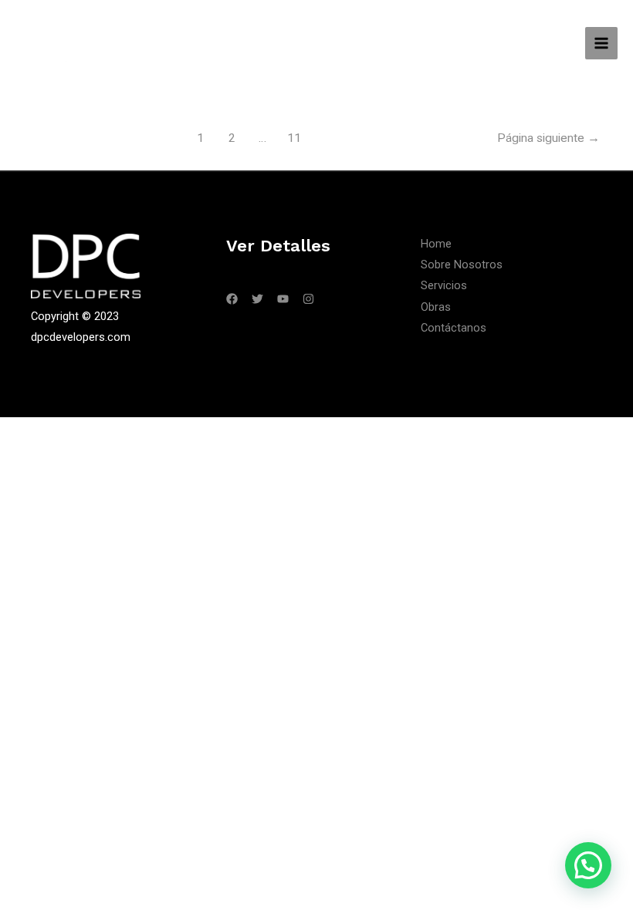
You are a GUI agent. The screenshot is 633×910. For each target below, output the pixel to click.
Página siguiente (548, 138)
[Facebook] (232, 299)
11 (294, 138)
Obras (436, 307)
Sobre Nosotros (462, 264)
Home (436, 244)
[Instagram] (308, 299)
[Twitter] (257, 299)
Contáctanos (453, 328)
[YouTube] (283, 299)
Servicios (444, 285)
